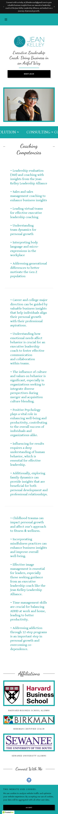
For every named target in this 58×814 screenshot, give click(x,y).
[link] (29, 41)
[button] (6, 19)
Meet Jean (29, 74)
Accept (29, 807)
